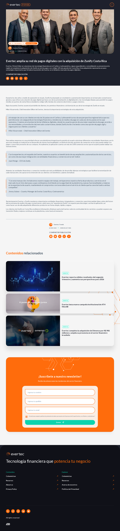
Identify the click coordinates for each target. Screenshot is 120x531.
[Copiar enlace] (26, 78)
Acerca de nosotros (69, 485)
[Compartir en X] (16, 78)
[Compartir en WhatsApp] (21, 78)
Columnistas (11, 476)
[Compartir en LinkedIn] (7, 78)
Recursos (9, 480)
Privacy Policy (11, 489)
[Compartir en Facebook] (12, 78)
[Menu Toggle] (112, 5)
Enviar (58, 422)
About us (9, 485)
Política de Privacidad (70, 489)
